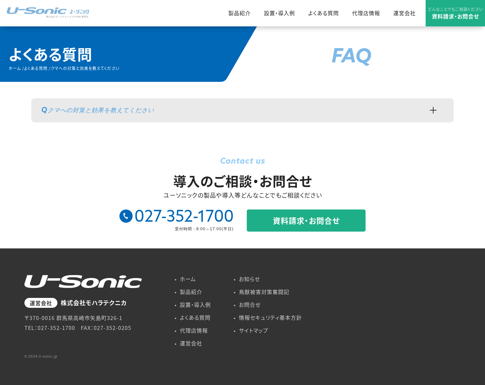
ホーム (188, 279)
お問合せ (250, 304)
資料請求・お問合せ (455, 13)
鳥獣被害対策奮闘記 (264, 292)
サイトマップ (253, 330)
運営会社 (404, 13)
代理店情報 (366, 13)
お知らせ (249, 279)
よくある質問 (323, 13)
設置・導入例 (279, 13)
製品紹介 (239, 13)
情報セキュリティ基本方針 (270, 317)
